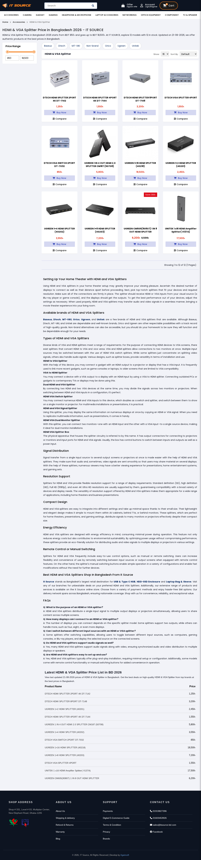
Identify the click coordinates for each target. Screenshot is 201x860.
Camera (27, 14)
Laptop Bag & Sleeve (178, 581)
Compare (60, 118)
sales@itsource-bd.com (164, 825)
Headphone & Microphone (76, 14)
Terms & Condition (112, 825)
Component (172, 14)
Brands (106, 838)
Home (5, 22)
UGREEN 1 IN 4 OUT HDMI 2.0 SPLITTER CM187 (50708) (100, 164)
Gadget (40, 14)
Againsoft (124, 855)
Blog (58, 838)
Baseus (48, 45)
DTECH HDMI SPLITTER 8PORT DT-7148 (140, 99)
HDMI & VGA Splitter (58, 54)
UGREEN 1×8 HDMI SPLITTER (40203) (100, 230)
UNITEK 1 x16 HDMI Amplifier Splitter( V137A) (181, 230)
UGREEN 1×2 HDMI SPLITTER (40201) (181, 164)
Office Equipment (151, 14)
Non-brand (92, 45)
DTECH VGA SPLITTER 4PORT (181, 97)
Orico (108, 45)
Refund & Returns (64, 825)
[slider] (7, 52)
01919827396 (159, 811)
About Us (60, 811)
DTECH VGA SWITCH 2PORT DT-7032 (59, 164)
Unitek (135, 45)
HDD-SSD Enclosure (148, 581)
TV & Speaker (190, 14)
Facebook (157, 832)
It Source (48, 581)
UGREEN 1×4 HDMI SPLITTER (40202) (59, 230)
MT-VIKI (76, 45)
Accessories (11, 14)
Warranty (60, 832)
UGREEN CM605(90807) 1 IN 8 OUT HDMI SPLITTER (140, 230)
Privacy (106, 832)
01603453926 (159, 818)
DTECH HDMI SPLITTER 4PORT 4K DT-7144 (100, 99)
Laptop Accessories (106, 14)
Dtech (61, 45)
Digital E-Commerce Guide (116, 818)
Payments (108, 811)
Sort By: (174, 54)
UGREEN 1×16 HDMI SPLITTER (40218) (140, 164)
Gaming (53, 14)
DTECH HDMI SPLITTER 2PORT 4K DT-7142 (59, 99)
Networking (129, 14)
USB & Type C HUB (124, 581)
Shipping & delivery (65, 818)
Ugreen (121, 45)
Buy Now (61, 112)
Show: (156, 54)
